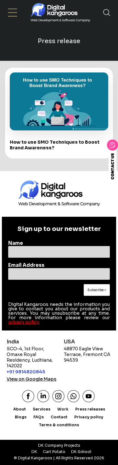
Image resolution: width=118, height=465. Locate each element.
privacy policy (23, 322)
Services (41, 409)
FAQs (38, 417)
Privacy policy (88, 417)
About (19, 409)
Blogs (20, 417)
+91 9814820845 (26, 372)
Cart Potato (54, 451)
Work (62, 409)
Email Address (26, 265)
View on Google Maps (31, 379)
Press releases (90, 409)
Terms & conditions (59, 424)
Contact (59, 417)
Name (15, 243)
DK (34, 451)
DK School (81, 451)
